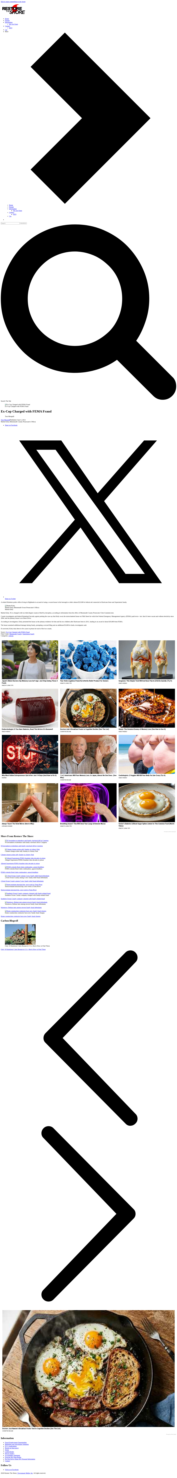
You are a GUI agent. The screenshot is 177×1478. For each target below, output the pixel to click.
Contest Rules (9, 1433)
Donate (7, 20)
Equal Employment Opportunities (16, 1423)
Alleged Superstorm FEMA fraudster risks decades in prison (20, 863)
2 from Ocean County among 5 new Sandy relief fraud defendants (22, 881)
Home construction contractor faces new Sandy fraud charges (20, 916)
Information (8, 22)
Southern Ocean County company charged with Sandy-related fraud (23, 899)
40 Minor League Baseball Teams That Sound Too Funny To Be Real (23, 930)
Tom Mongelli (5, 420)
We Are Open (13, 24)
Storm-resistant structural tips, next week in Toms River (19, 890)
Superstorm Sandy (28, 634)
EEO (10, 28)
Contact (7, 26)
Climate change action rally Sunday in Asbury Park (17, 855)
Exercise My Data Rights (13, 1438)
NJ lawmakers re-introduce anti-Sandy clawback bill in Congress (22, 846)
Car (6, 30)
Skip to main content (7, 2)
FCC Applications (11, 1427)
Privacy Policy (9, 1434)
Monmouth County (15, 634)
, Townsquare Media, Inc (25, 1454)
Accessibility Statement (12, 1436)
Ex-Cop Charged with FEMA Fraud (18, 632)
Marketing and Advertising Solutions (17, 1425)
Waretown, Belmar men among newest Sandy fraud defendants (21, 907)
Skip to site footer (20, 2)
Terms (7, 1431)
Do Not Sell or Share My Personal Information (20, 1440)
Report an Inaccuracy (12, 1429)
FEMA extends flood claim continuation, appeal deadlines (19, 872)
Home (7, 19)
